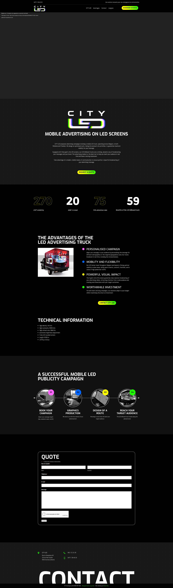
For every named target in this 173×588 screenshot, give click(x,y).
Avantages (96, 8)
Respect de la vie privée (88, 586)
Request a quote (86, 172)
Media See (105, 586)
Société (89, 470)
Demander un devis (130, 8)
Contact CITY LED (107, 303)
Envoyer (44, 521)
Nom (42, 470)
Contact (104, 8)
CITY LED (88, 8)
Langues (110, 8)
